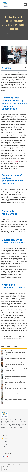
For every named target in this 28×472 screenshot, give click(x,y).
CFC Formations (15, 161)
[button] (25, 4)
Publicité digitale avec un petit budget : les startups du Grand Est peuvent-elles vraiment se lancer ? (15, 382)
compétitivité (4, 322)
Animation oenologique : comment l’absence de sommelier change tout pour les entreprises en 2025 (15, 364)
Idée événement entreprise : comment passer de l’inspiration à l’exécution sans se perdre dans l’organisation (15, 352)
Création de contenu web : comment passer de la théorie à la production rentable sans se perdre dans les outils (15, 358)
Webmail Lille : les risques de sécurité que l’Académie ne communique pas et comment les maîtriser (15, 376)
